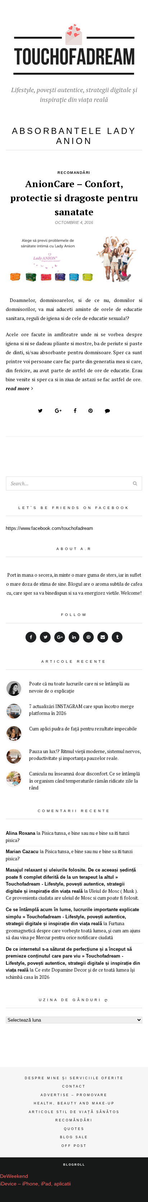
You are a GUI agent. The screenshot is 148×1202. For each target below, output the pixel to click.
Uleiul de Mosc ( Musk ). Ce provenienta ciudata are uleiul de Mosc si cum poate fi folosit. (72, 894)
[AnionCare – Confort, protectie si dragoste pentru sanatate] (74, 281)
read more (17, 388)
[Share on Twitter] (40, 411)
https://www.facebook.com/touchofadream (49, 528)
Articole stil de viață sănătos (74, 1112)
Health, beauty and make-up (74, 1103)
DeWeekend (14, 1176)
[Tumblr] (117, 637)
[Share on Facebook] (75, 411)
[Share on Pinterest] (90, 411)
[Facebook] (31, 637)
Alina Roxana (20, 833)
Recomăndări (74, 1120)
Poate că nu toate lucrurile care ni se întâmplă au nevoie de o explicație (79, 687)
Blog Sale (74, 1137)
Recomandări (74, 173)
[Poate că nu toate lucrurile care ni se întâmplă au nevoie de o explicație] (14, 689)
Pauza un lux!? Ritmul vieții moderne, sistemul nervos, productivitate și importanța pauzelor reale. (85, 755)
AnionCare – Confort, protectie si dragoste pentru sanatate (74, 197)
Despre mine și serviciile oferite (74, 1078)
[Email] (102, 637)
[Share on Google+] (58, 411)
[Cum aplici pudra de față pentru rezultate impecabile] (14, 734)
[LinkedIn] (74, 637)
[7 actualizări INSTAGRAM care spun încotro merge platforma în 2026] (14, 712)
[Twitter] (45, 637)
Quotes (74, 1129)
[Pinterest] (88, 637)
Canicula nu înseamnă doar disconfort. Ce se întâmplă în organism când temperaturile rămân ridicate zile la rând (84, 780)
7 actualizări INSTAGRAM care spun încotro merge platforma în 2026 (81, 710)
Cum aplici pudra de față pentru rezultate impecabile (83, 728)
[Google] (59, 637)
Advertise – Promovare (74, 1095)
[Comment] (107, 411)
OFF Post (74, 1146)
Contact (74, 1086)
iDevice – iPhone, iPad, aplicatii (35, 1184)
